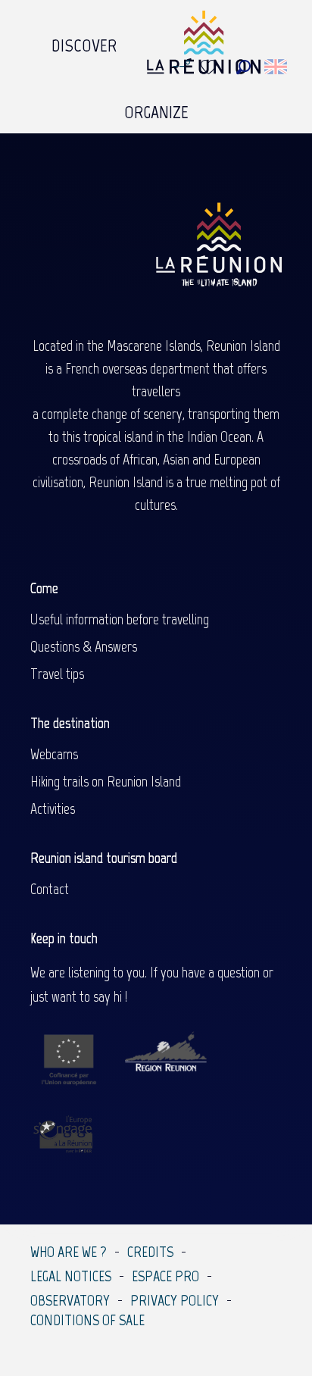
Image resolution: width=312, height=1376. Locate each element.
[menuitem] (84, 42)
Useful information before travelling (119, 619)
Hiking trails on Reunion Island (105, 781)
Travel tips (57, 673)
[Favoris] (210, 67)
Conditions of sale (87, 1320)
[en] (277, 67)
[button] (243, 67)
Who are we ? (68, 1251)
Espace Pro (165, 1276)
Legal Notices (70, 1276)
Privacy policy (174, 1300)
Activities (52, 808)
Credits (150, 1251)
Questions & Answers (83, 646)
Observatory (70, 1300)
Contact (49, 888)
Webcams (54, 753)
